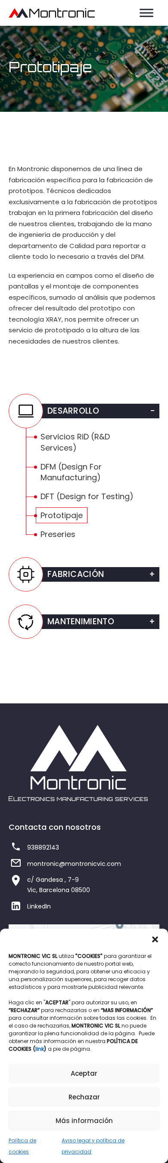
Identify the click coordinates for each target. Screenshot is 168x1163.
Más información (84, 1120)
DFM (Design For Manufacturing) (71, 472)
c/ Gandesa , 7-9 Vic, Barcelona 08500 (58, 884)
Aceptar (84, 1073)
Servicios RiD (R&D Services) (75, 442)
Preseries (57, 534)
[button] (155, 939)
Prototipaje (61, 515)
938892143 (43, 847)
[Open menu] (146, 12)
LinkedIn (39, 906)
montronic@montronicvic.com (74, 863)
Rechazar (84, 1097)
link (39, 1049)
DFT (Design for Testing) (87, 496)
